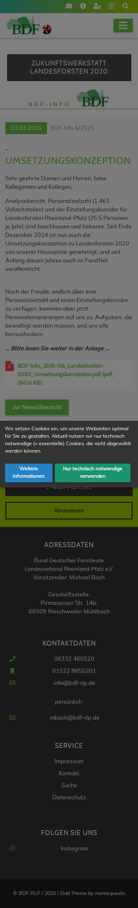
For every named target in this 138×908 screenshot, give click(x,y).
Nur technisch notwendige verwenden (92, 472)
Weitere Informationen (29, 472)
